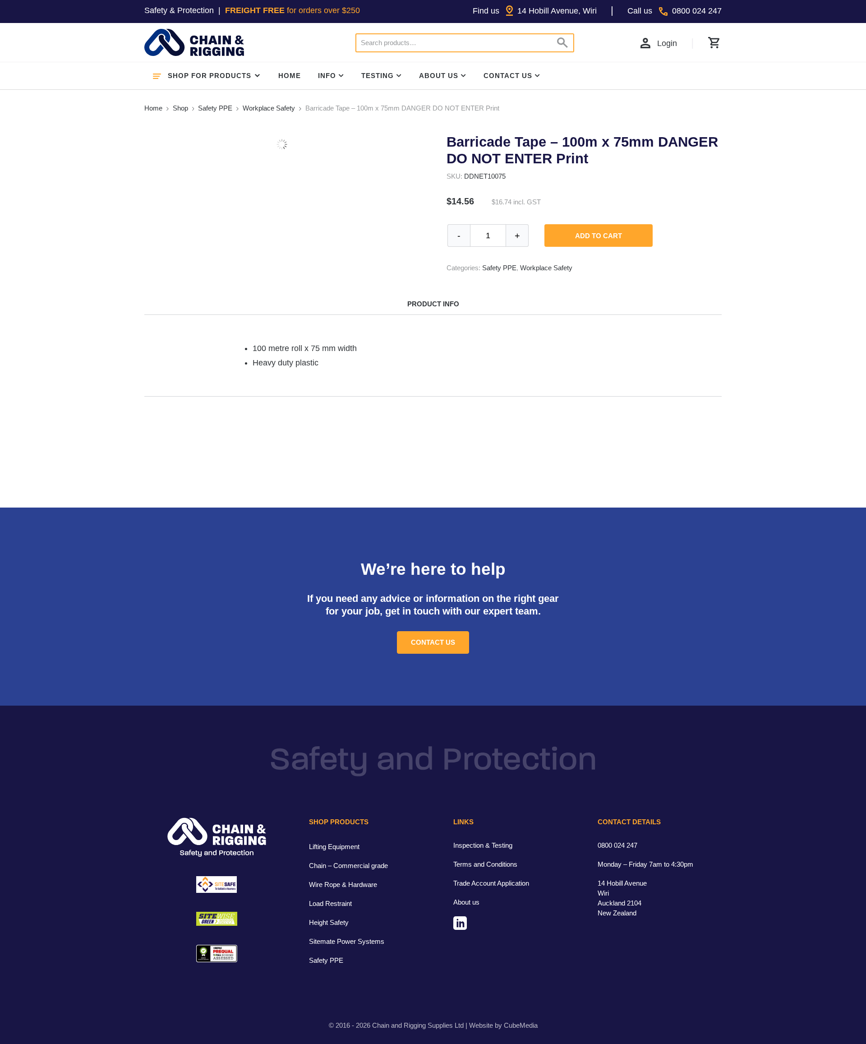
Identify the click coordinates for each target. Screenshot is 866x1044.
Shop (180, 108)
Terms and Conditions (485, 864)
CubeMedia (521, 1025)
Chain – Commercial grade (348, 865)
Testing (377, 75)
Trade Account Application (491, 883)
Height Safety (329, 922)
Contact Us (508, 75)
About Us (438, 75)
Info (327, 75)
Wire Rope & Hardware (343, 884)
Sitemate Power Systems (346, 941)
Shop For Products (209, 75)
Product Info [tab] (433, 304)
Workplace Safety (269, 108)
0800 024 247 (617, 845)
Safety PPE (215, 108)
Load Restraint (330, 903)
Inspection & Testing (482, 845)
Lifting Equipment (334, 846)
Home (289, 75)
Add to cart (598, 236)
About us (466, 902)
